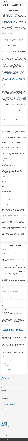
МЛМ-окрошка (3, 427)
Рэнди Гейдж (6, 8)
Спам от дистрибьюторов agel (19, 29)
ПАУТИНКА (4, 1)
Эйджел (14, 8)
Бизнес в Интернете (3, 423)
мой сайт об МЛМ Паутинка (12, 26)
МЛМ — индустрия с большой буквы (5, 426)
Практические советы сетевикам (5, 428)
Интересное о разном (3, 425)
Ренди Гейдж (3, 8)
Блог (1, 413)
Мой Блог (2, 380)
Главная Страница (3, 377)
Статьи (1, 421)
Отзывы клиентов (3, 379)
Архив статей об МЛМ (3, 381)
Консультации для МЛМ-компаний (5, 378)
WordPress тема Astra (19, 439)
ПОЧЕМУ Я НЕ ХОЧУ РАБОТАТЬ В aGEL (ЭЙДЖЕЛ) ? (12, 21)
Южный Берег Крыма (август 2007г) (5, 435)
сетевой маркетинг (10, 8)
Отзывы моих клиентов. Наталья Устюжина (9, 402)
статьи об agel (24, 38)
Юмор (1, 436)
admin (1, 402)
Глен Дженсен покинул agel (9, 146)
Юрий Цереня (12, 210)
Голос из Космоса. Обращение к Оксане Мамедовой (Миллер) (18, 97)
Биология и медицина (3, 412)
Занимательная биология (4, 424)
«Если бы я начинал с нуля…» (4, 422)
